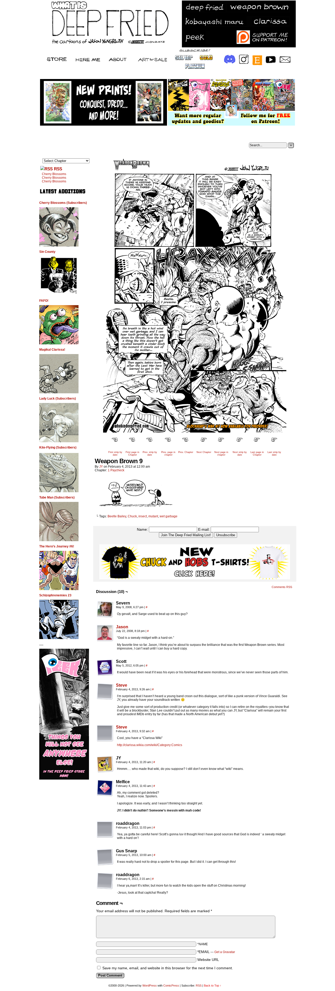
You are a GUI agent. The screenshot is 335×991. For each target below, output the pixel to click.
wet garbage (168, 516)
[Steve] (105, 698)
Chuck (132, 516)
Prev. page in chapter (168, 453)
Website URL (208, 960)
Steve (121, 685)
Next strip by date (240, 453)
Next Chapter (204, 452)
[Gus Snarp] (105, 857)
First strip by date (115, 453)
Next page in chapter (221, 453)
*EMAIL (216, 952)
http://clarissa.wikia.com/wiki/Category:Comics (149, 745)
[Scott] (105, 667)
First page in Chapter (132, 453)
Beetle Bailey (117, 516)
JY (101, 466)
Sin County (47, 252)
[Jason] (105, 640)
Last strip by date (274, 453)
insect (142, 516)
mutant (153, 516)
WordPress (149, 985)
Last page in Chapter (257, 453)
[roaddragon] (105, 829)
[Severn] (105, 609)
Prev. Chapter (185, 452)
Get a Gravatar (224, 952)
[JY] (105, 764)
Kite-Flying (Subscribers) (57, 447)
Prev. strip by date (150, 453)
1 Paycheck (116, 470)
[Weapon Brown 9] (194, 431)
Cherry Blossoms (54, 174)
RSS (58, 169)
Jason (122, 627)
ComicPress (171, 985)
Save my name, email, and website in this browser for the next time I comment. (167, 968)
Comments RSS (282, 587)
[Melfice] (105, 788)
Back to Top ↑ (212, 985)
